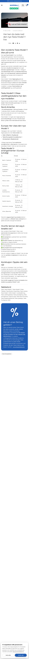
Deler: (10, 43)
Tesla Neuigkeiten (6, 353)
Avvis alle (8, 655)
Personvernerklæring (18, 651)
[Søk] (23, 5)
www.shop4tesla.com (19, 347)
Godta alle (21, 655)
